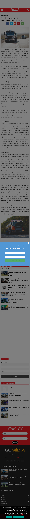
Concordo (9, 516)
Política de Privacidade (18, 514)
